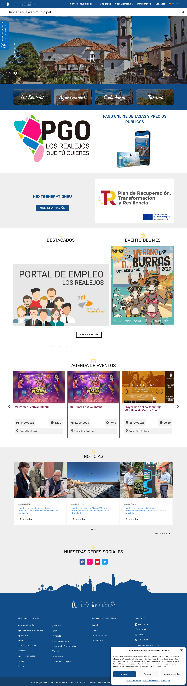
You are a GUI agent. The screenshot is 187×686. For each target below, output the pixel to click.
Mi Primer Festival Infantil (32, 407)
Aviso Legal (165, 681)
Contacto (160, 3)
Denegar (148, 674)
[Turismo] (155, 97)
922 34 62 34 (143, 624)
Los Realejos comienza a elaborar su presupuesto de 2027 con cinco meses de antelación (38, 510)
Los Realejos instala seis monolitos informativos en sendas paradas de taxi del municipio (145, 510)
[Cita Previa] (136, 630)
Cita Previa (142, 629)
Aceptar (124, 674)
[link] (61, 295)
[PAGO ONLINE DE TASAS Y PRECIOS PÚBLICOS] (134, 148)
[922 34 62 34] (136, 624)
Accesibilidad (90, 682)
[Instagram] (90, 562)
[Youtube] (97, 562)
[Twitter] (105, 562)
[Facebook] (82, 562)
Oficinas (141, 634)
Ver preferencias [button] (172, 674)
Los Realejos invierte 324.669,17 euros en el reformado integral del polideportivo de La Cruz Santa (92, 510)
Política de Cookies (133, 681)
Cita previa (105, 3)
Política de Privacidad (151, 681)
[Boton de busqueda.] (183, 12)
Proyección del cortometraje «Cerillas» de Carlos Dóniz (142, 409)
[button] (181, 650)
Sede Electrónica (124, 3)
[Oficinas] (136, 635)
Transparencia (144, 3)
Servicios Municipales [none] (81, 3)
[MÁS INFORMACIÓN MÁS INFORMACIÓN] (134, 201)
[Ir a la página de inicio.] (21, 3)
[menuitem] (83, 4)
